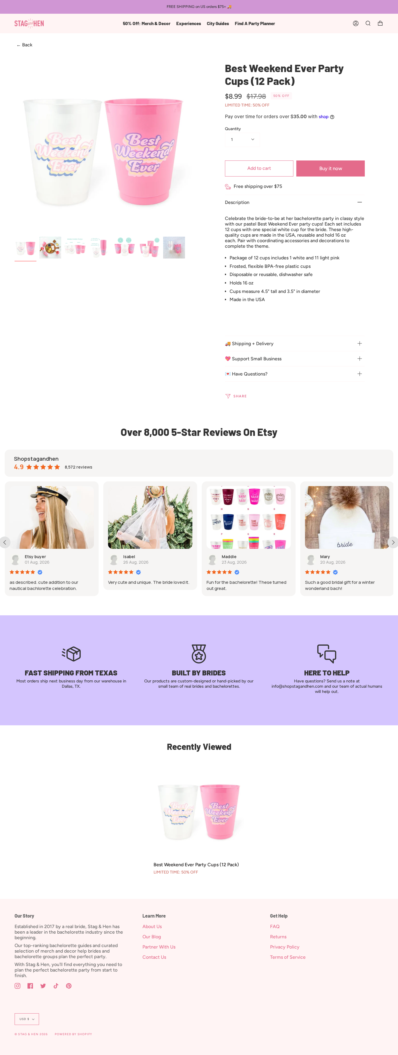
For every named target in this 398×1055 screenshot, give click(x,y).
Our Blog (151, 936)
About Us (152, 926)
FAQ (275, 926)
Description (237, 202)
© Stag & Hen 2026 (31, 1034)
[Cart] (380, 23)
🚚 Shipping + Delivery (249, 343)
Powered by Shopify (73, 1034)
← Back (24, 45)
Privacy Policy (285, 947)
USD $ (24, 1019)
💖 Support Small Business (253, 358)
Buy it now (330, 168)
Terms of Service (288, 957)
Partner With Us (158, 947)
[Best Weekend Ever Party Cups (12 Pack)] (199, 808)
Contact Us (154, 957)
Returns (278, 936)
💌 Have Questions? (246, 374)
